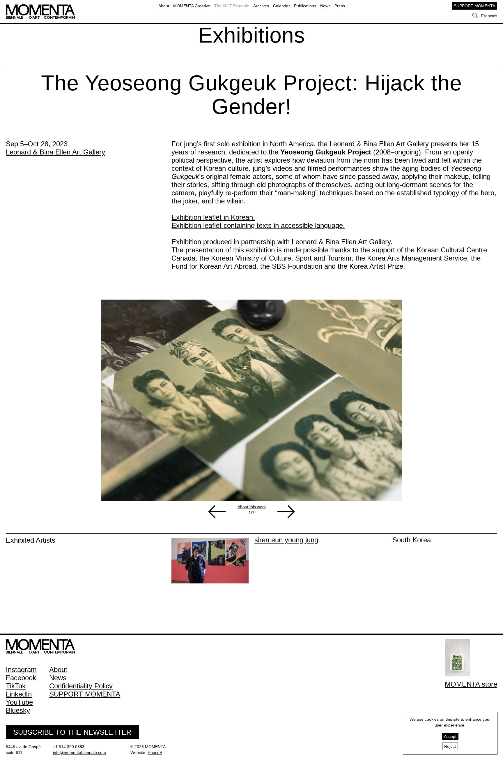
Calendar (281, 5)
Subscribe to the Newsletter (72, 732)
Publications (305, 5)
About (163, 5)
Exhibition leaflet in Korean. (213, 217)
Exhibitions (251, 35)
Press (339, 5)
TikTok (16, 686)
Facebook (21, 678)
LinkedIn (19, 694)
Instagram (21, 669)
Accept (450, 736)
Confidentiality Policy (81, 686)
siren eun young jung (286, 540)
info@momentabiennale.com (79, 752)
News (325, 5)
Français (489, 15)
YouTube (19, 702)
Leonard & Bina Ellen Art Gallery (55, 152)
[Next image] (286, 512)
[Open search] (475, 16)
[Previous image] (217, 512)
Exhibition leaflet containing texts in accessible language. (258, 225)
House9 (155, 752)
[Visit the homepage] (40, 7)
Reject (450, 746)
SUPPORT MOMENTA (474, 5)
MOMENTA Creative (191, 5)
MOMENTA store (471, 684)
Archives (261, 5)
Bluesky (18, 710)
